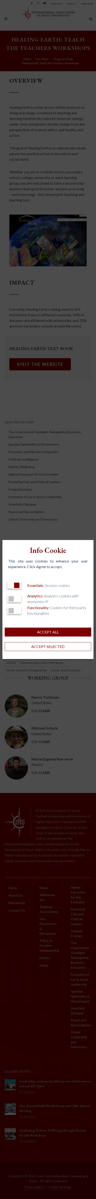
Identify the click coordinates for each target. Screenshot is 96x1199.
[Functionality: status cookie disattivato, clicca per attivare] (14, 610)
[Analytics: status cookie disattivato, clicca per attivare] (14, 598)
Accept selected (48, 646)
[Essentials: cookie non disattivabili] (14, 585)
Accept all (48, 632)
